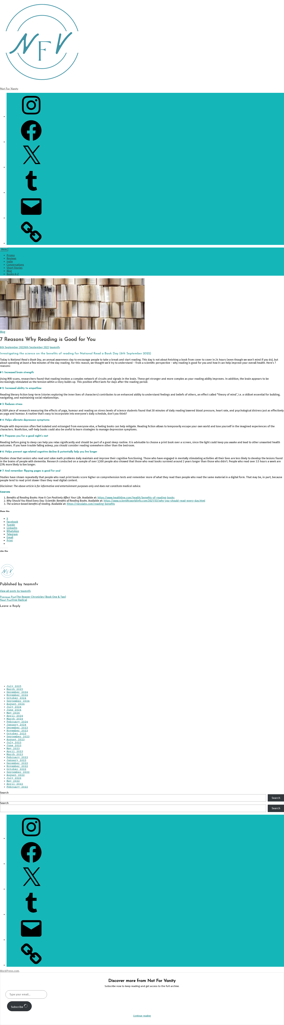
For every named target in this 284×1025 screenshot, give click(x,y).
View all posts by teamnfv (15, 591)
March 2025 (15, 689)
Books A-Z (13, 274)
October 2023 (16, 733)
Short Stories (15, 267)
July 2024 (14, 707)
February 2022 (17, 787)
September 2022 (18, 772)
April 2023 (15, 751)
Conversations (15, 264)
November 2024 (17, 695)
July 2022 (14, 778)
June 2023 (14, 745)
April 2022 (15, 784)
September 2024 (18, 701)
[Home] (31, 243)
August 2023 (16, 739)
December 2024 (17, 692)
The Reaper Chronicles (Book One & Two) (33, 596)
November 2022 (17, 766)
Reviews (11, 258)
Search (4, 792)
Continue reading (142, 1015)
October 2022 (16, 769)
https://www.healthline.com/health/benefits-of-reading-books (136, 497)
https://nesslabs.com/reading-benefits (91, 503)
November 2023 (17, 730)
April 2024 (15, 715)
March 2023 (15, 754)
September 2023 (18, 736)
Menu (4, 249)
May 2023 (13, 748)
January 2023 (16, 760)
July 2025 (14, 686)
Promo (11, 255)
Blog (9, 271)
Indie (10, 261)
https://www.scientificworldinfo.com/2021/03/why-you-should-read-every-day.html (154, 500)
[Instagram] (31, 116)
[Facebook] (31, 142)
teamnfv (55, 347)
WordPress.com (9, 970)
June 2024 (14, 710)
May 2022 (13, 781)
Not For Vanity (9, 89)
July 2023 (14, 742)
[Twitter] (31, 167)
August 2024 (16, 704)
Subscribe (17, 1007)
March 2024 (15, 718)
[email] (31, 218)
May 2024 (13, 712)
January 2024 (16, 724)
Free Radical (13, 600)
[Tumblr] (31, 192)
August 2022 (16, 775)
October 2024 (16, 698)
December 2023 (17, 727)
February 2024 (17, 721)
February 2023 (17, 757)
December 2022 (17, 763)
